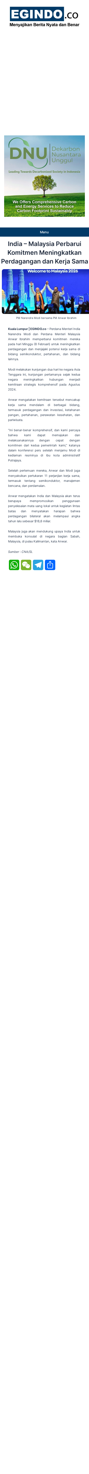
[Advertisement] (44, 80)
